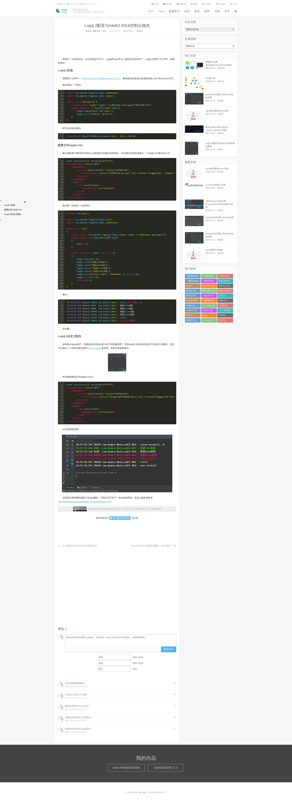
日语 (217, 11)
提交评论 (168, 649)
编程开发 (96, 31)
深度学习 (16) (224, 286)
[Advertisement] (117, 46)
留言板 (168, 4)
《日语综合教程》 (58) (207, 276)
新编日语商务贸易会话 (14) (225, 291)
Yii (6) (204, 315)
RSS (234, 4)
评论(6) (140, 31)
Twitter (207, 4)
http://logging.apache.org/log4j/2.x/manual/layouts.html (84, 501)
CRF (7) (189, 315)
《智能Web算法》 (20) (208, 281)
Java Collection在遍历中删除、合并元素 (150, 545)
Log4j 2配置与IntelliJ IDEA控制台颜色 (117, 25)
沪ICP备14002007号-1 (157, 792)
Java (161, 11)
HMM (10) (223, 300)
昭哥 (67, 721)
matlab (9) (190, 305)
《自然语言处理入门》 (165, 767)
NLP (187, 11)
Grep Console (94, 348)
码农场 (62, 10)
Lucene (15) (191, 291)
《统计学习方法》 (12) (207, 296)
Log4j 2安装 (9, 205)
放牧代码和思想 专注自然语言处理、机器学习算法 (89, 11)
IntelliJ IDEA (125, 518)
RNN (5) (222, 320)
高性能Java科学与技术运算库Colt (81, 545)
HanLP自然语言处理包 (126, 767)
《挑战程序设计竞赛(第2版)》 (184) (192, 276)
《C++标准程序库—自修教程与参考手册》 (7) (225, 311)
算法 (197, 11)
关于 (227, 11)
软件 (207, 11)
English (222, 4)
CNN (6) (222, 315)
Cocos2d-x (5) (208, 320)
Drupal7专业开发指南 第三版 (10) (192, 301)
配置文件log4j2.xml (13, 210)
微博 (195, 4)
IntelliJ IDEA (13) (191, 296)
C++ (151, 11)
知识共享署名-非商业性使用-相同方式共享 (104, 509)
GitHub (182, 4)
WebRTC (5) (191, 320)
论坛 (156, 4)
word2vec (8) (191, 310)
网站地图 (142, 792)
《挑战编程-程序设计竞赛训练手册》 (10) (208, 301)
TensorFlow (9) (208, 305)
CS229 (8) (223, 305)
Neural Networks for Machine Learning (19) (191, 286)
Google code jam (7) (207, 311)
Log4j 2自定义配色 (12, 214)
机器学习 (174, 11)
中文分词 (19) (224, 281)
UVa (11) (222, 296)
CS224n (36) (224, 276)
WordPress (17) (208, 286)
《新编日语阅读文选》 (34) (192, 281)
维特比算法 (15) (208, 291)
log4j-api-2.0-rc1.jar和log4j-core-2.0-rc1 (101, 78)
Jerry (67, 686)
